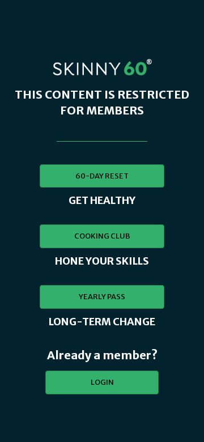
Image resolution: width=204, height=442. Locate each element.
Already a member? (102, 355)
